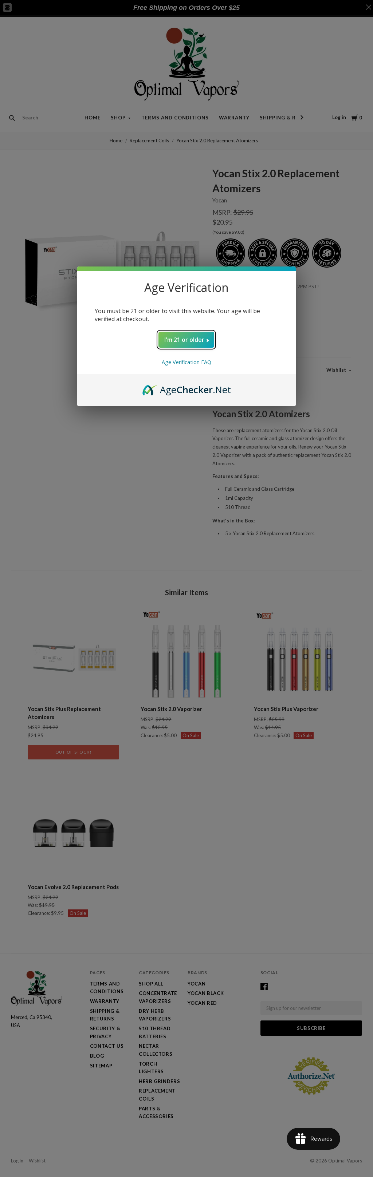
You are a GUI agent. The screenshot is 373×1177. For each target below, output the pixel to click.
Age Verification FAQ (186, 362)
